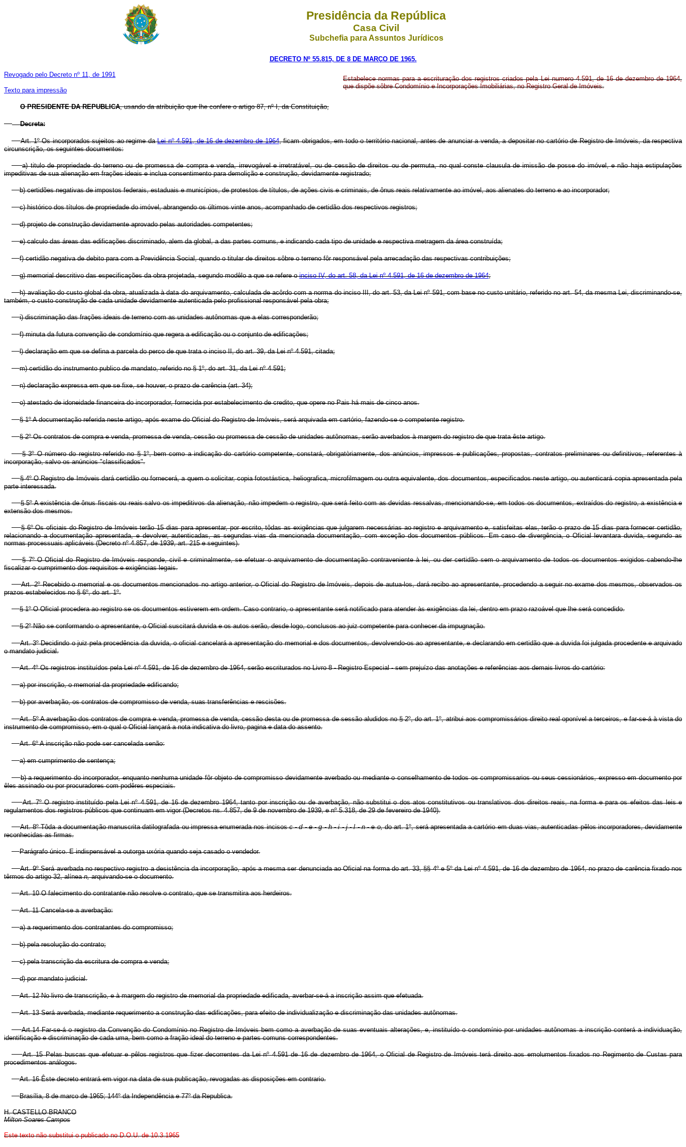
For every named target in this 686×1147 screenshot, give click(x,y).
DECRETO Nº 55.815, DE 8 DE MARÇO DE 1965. (343, 59)
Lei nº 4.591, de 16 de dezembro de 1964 (218, 141)
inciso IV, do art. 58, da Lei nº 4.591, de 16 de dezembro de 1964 (394, 275)
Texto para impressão (35, 90)
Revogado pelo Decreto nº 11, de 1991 (60, 74)
